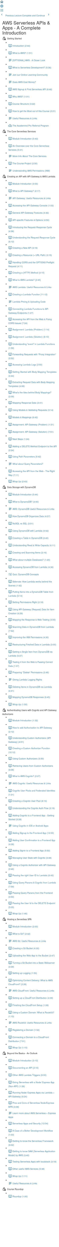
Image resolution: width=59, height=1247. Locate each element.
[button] (2, 2)
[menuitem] (2, 6)
